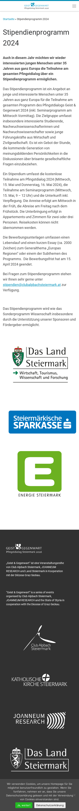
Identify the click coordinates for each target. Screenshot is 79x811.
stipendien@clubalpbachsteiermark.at (32, 285)
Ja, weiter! (23, 805)
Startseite (8, 19)
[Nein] (74, 795)
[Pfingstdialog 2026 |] (36, 5)
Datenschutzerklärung (50, 805)
